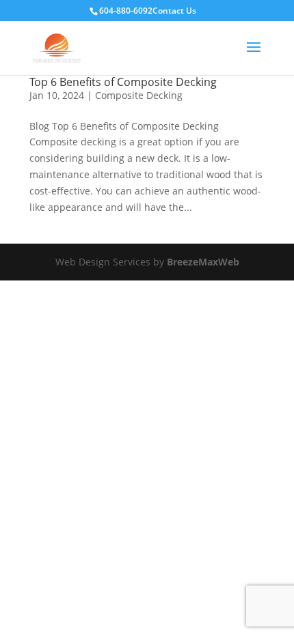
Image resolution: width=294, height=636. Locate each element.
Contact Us (174, 10)
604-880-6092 (125, 10)
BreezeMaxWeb (203, 261)
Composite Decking (139, 95)
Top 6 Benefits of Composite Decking (123, 81)
